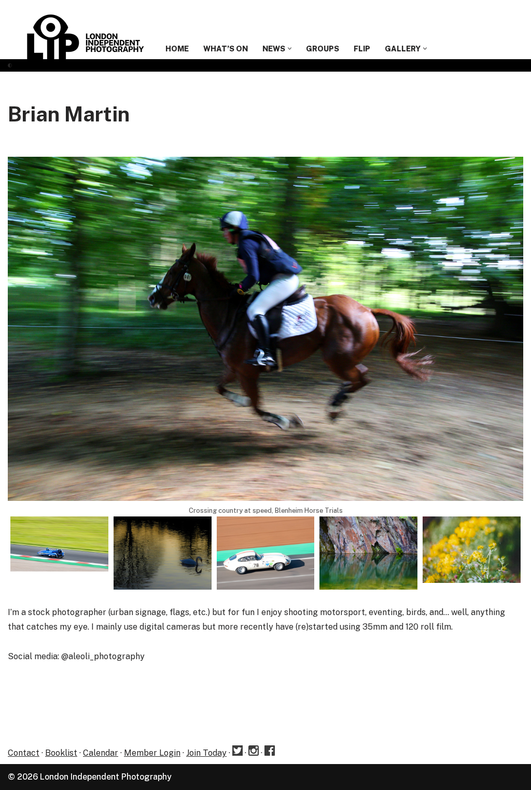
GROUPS (322, 48)
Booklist (61, 753)
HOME (177, 48)
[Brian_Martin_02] (59, 543)
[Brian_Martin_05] (368, 553)
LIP (362, 48)
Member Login (152, 753)
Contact (23, 753)
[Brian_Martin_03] (163, 553)
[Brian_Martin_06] (472, 549)
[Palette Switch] (10, 65)
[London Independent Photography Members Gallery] (85, 37)
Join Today (206, 753)
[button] (289, 48)
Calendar (100, 753)
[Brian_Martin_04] (266, 553)
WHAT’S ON (225, 48)
